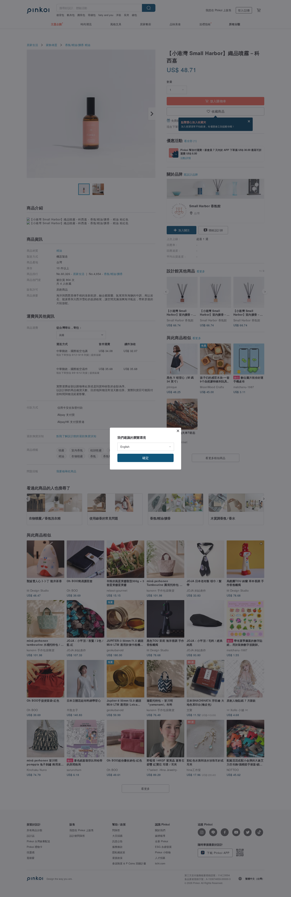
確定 (145, 458)
